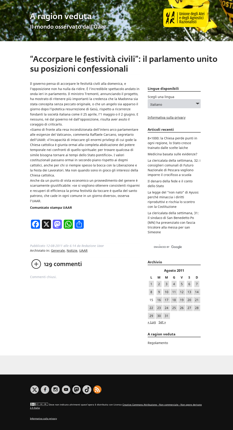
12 (182, 292)
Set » (162, 322)
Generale (58, 250)
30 (159, 316)
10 (166, 292)
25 (174, 308)
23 (159, 308)
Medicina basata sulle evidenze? (172, 154)
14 (197, 292)
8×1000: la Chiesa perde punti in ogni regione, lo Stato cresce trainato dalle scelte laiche (172, 143)
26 (182, 308)
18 (174, 300)
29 (151, 316)
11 (174, 292)
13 (189, 292)
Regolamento (158, 343)
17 (166, 300)
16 (159, 300)
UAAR (83, 250)
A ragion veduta (61, 17)
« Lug (152, 322)
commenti (63, 264)
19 (182, 300)
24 (166, 308)
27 (189, 308)
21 (197, 300)
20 (189, 300)
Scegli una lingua (161, 97)
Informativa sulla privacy (166, 117)
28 (197, 308)
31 (166, 316)
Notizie (72, 250)
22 (151, 308)
